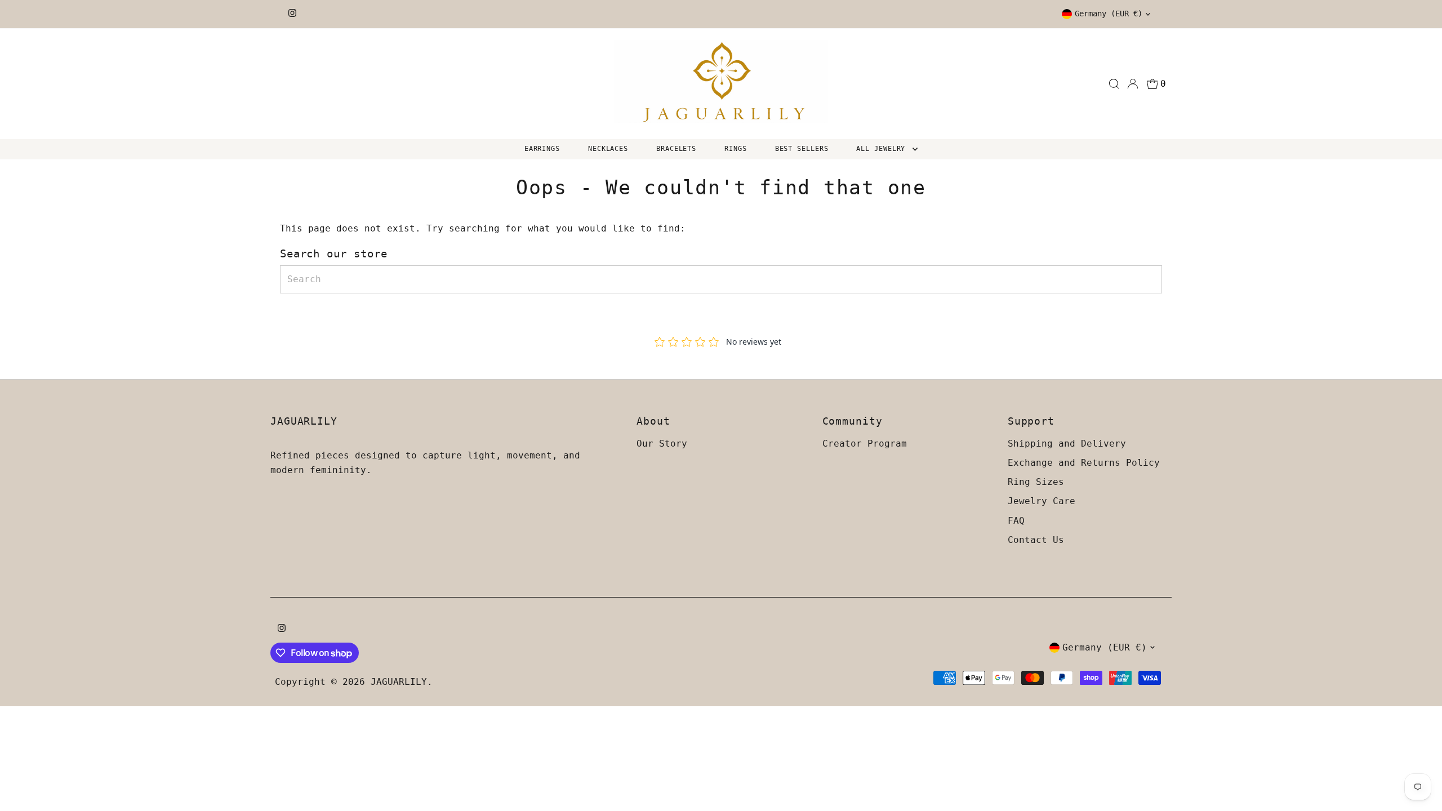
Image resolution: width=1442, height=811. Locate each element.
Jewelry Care (1041, 501)
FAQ (1016, 520)
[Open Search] (1114, 84)
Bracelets (676, 149)
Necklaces (608, 149)
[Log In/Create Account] (1133, 84)
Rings (735, 149)
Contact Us (1036, 539)
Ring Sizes (1036, 481)
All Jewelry (883, 149)
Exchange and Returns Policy (1084, 462)
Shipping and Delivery (1067, 443)
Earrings (542, 149)
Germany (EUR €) (1108, 13)
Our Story (662, 443)
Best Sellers (802, 149)
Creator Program (864, 443)
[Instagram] (292, 14)
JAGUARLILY (399, 681)
